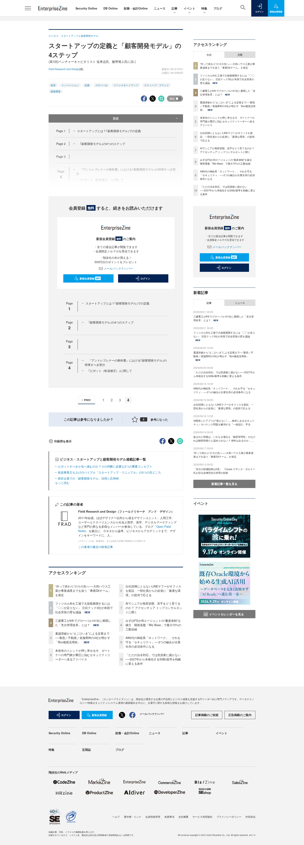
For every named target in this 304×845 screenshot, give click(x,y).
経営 (53, 85)
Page (61, 131)
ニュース (159, 8)
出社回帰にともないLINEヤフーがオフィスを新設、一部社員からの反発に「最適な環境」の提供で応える (153, 590)
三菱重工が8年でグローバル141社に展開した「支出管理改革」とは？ (83, 622)
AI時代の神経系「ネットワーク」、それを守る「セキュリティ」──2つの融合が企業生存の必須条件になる (153, 642)
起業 (87, 85)
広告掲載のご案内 (239, 715)
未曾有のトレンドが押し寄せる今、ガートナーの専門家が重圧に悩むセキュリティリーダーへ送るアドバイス (82, 654)
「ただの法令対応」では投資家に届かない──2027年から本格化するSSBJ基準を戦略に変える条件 (153, 659)
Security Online (86, 8)
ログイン (145, 278)
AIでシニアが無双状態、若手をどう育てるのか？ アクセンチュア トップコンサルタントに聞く (154, 607)
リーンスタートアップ (126, 85)
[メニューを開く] (28, 8)
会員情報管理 (152, 816)
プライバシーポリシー (229, 816)
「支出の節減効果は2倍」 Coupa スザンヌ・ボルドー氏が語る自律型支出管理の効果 (224, 470)
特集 (204, 8)
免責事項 (169, 816)
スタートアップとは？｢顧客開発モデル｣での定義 (109, 131)
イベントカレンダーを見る (226, 614)
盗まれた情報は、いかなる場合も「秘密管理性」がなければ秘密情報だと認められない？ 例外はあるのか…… (224, 438)
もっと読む (62, 483)
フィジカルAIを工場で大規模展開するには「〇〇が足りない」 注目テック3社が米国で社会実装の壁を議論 (84, 607)
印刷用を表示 (63, 441)
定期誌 (86, 749)
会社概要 (183, 816)
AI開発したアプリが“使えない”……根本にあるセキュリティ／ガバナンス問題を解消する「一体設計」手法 (223, 422)
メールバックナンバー (118, 268)
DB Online (110, 8)
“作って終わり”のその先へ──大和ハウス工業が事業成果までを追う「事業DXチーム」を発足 (83, 590)
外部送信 (250, 816)
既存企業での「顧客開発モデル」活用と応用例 (88, 478)
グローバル (101, 85)
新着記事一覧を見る (224, 484)
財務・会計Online (136, 8)
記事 (174, 8)
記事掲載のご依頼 (206, 715)
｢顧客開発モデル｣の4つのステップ (102, 144)
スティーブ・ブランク (156, 85)
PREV (87, 400)
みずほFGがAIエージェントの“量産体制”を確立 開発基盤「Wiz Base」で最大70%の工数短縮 (153, 624)
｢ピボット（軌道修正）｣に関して (110, 371)
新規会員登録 (90, 278)
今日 (209, 55)
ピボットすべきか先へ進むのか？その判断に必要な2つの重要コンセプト (105, 466)
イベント (189, 8)
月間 (239, 55)
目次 (116, 118)
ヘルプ (116, 816)
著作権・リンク (132, 816)
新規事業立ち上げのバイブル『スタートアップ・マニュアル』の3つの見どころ (109, 472)
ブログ (217, 8)
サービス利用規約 (202, 816)
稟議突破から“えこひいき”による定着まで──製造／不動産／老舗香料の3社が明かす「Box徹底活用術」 (82, 637)
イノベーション (70, 85)
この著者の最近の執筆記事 (95, 547)
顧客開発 (56, 91)
